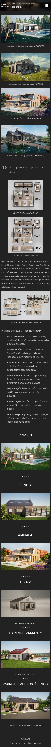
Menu (47, 5)
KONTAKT (25, 739)
